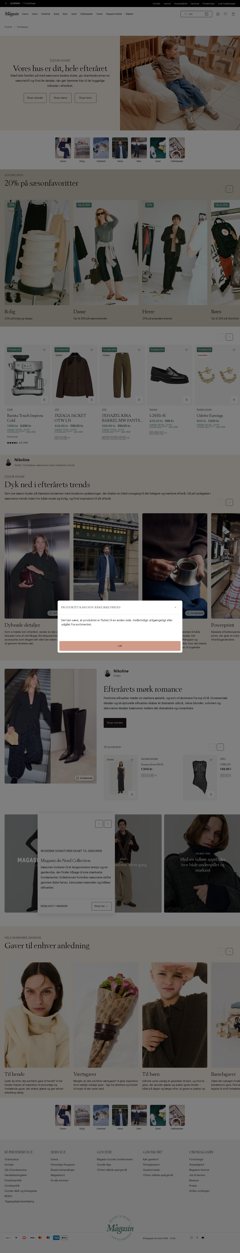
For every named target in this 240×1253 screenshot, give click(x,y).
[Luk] (175, 607)
